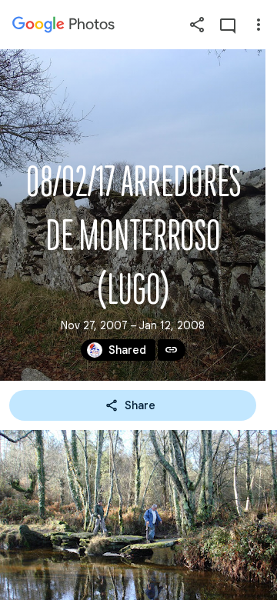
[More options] (258, 24)
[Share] (197, 24)
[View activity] (227, 24)
